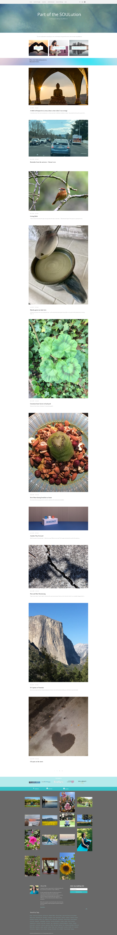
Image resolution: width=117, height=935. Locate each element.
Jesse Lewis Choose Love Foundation (69, 915)
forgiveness (38, 927)
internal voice (32, 929)
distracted (38, 923)
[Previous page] (54, 771)
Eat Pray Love (45, 915)
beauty (76, 917)
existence (43, 925)
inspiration (76, 927)
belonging (32, 919)
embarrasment (56, 923)
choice (50, 919)
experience (48, 925)
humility (69, 927)
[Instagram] (82, 2)
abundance (45, 917)
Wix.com (51, 933)
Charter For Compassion (37, 915)
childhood (47, 919)
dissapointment (33, 923)
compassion (37, 921)
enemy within (32, 925)
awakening (72, 917)
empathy (74, 923)
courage (62, 921)
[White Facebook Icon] (33, 788)
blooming (36, 919)
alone (54, 917)
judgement (38, 929)
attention (63, 917)
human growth (60, 927)
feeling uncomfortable (69, 925)
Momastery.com (39, 917)
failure (52, 925)
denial (69, 921)
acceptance (50, 917)
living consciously (67, 929)
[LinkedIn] (84, 2)
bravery (40, 919)
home (56, 927)
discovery (73, 921)
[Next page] (62, 771)
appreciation (58, 917)
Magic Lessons (32, 917)
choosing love (60, 919)
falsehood (60, 925)
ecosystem (48, 923)
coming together (73, 919)
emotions (70, 923)
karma (42, 929)
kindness (45, 929)
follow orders (32, 927)
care (43, 919)
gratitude (45, 927)
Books (31, 915)
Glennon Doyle (59, 915)
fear (64, 925)
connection (48, 921)
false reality (56, 925)
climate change (67, 919)
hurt (73, 927)
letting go (50, 929)
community (32, 921)
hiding (53, 927)
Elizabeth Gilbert (52, 915)
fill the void (76, 925)
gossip (42, 927)
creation (65, 921)
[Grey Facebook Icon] (80, 2)
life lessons (54, 929)
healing (49, 927)
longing (72, 929)
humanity (66, 927)
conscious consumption (55, 921)
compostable (42, 921)
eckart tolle (43, 923)
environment (38, 925)
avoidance (68, 917)
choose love (55, 919)
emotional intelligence (63, 923)
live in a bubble (60, 929)
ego (51, 923)
